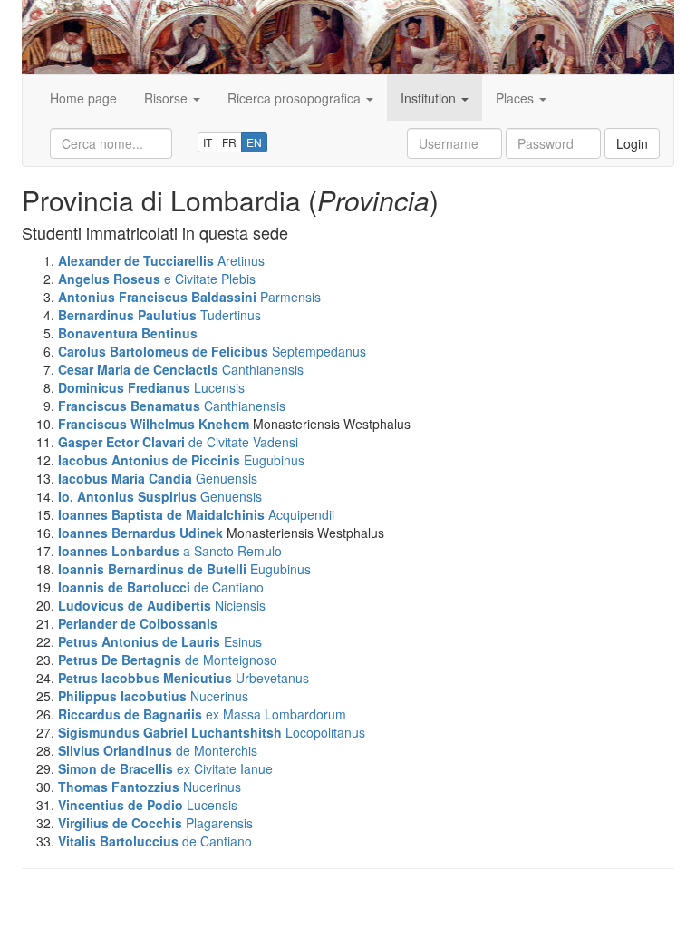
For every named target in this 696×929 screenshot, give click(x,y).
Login (632, 143)
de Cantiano (229, 587)
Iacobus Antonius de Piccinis (149, 460)
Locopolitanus (325, 732)
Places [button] (516, 98)
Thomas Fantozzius (118, 786)
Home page (83, 98)
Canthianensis (263, 369)
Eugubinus (274, 460)
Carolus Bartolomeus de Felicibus (163, 351)
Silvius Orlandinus (115, 750)
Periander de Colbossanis (138, 623)
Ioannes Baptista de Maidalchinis (161, 514)
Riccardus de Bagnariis (130, 714)
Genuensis (226, 478)
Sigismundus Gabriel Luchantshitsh (170, 732)
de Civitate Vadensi (243, 442)
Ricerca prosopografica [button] (295, 98)
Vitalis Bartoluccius (118, 841)
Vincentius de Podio (120, 805)
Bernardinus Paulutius (127, 315)
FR (229, 142)
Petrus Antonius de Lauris (139, 641)
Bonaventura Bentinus (128, 333)
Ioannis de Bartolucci (124, 587)
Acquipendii (301, 514)
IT (207, 142)
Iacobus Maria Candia (125, 478)
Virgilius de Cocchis (120, 823)
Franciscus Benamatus (129, 405)
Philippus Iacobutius (122, 696)
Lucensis (219, 387)
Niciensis (240, 605)
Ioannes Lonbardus (118, 551)
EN (254, 142)
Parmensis (290, 297)
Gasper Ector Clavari (121, 442)
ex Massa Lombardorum (276, 714)
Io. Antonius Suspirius (127, 496)
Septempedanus (319, 351)
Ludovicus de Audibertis (134, 605)
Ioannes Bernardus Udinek (140, 532)
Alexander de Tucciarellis (136, 260)
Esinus (243, 641)
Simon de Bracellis (115, 768)
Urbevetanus (272, 678)
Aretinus (241, 260)
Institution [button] (430, 98)
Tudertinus (230, 315)
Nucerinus (219, 696)
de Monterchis (216, 750)
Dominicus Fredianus (124, 387)
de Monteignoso (231, 659)
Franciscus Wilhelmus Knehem (153, 424)
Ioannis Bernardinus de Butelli (152, 569)
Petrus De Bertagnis (119, 659)
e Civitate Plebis (210, 278)
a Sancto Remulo (232, 551)
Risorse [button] (167, 98)
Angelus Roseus (109, 278)
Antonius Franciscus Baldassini (157, 297)
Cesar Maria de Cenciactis (138, 369)
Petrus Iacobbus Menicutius (145, 678)
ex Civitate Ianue (225, 768)
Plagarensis (219, 823)
